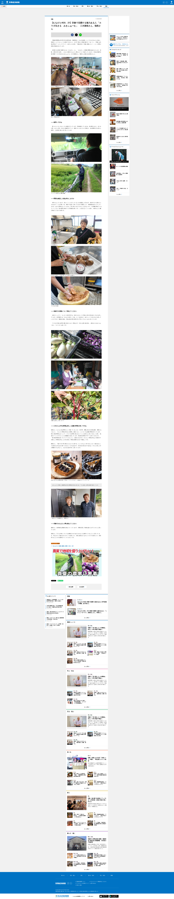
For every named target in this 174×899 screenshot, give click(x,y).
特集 (106, 6)
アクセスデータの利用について (82, 883)
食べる (68, 6)
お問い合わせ (93, 883)
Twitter (167, 2)
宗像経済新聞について (80, 881)
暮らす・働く (90, 6)
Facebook (164, 2)
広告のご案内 (79, 885)
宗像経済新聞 (12, 2)
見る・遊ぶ (75, 6)
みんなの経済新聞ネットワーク (62, 896)
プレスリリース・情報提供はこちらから (98, 881)
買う (83, 6)
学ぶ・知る (99, 6)
